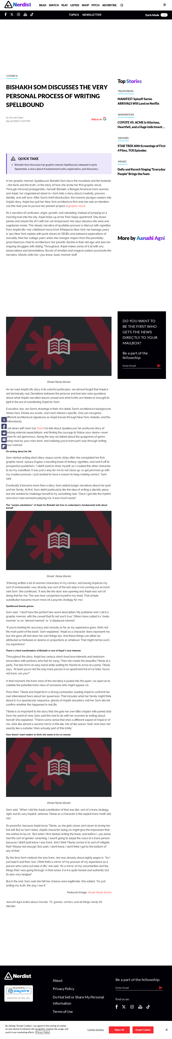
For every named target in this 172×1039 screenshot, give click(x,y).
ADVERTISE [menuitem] (109, 5)
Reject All (119, 1029)
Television (126, 91)
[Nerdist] (17, 5)
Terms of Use (63, 1011)
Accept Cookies (143, 1029)
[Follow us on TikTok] (148, 1007)
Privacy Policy (63, 988)
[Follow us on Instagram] (132, 1007)
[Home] (17, 978)
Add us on (96, 120)
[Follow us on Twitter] (124, 1007)
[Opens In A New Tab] (18, 990)
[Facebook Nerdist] (6, 15)
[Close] (166, 1029)
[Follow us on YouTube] (140, 1007)
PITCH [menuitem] (95, 5)
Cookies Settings (95, 1029)
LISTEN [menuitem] (74, 5)
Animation (126, 114)
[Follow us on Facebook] (117, 1007)
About (57, 980)
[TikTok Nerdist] (32, 15)
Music (122, 161)
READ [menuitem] (42, 5)
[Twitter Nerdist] (12, 15)
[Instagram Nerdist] (18, 15)
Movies (123, 137)
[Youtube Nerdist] (25, 15)
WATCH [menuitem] (54, 5)
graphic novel (76, 206)
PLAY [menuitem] (64, 5)
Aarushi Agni (16, 117)
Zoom (40, 428)
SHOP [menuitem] (85, 5)
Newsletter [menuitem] (91, 14)
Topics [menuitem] (74, 14)
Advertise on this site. (18, 998)
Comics (12, 75)
